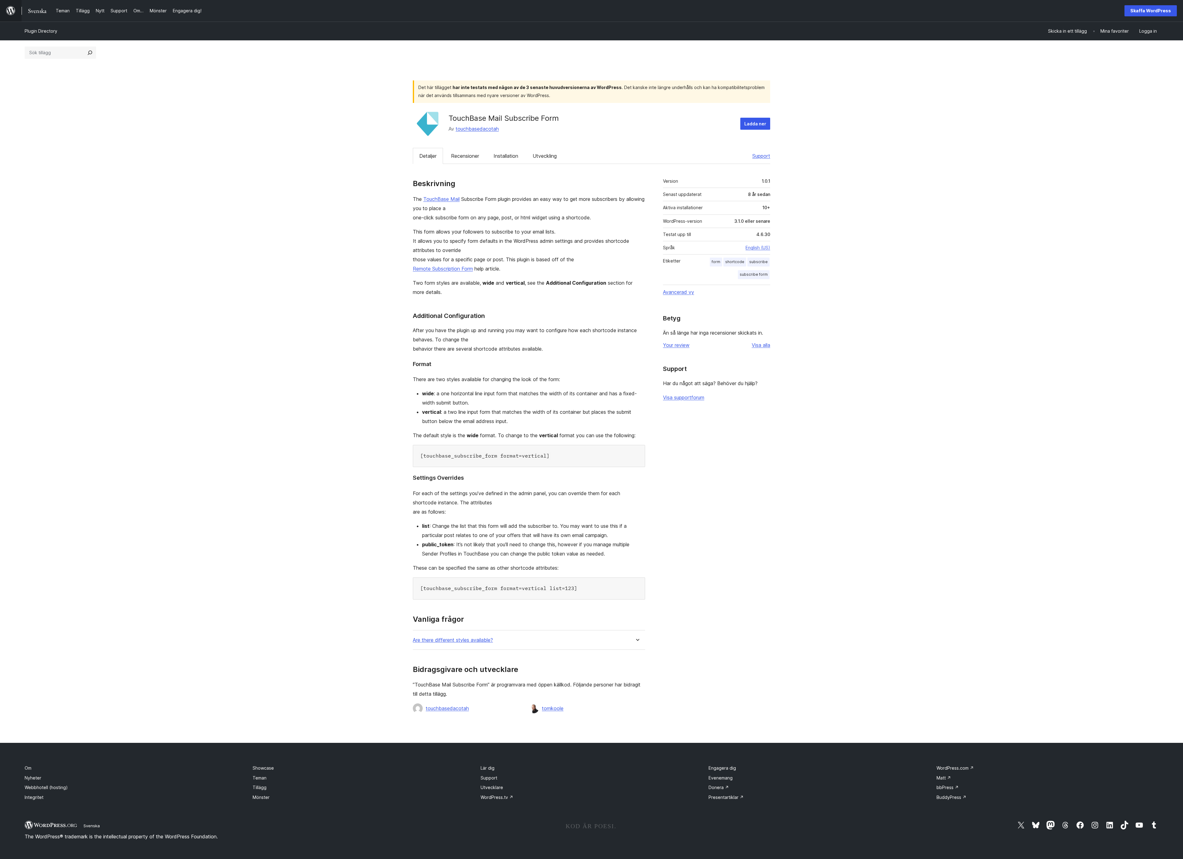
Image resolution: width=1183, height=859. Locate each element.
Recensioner (465, 156)
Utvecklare (492, 787)
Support (761, 156)
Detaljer (428, 156)
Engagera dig (722, 768)
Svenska (91, 825)
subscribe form (754, 274)
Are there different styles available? (453, 640)
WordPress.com (955, 768)
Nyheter (33, 777)
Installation (506, 156)
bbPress (948, 787)
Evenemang (721, 777)
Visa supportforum (683, 397)
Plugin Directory (41, 31)
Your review (676, 345)
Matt (944, 777)
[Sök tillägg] (90, 53)
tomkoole (552, 708)
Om (28, 768)
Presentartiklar (726, 797)
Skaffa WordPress (1150, 10)
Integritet (34, 797)
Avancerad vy (678, 292)
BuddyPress (951, 797)
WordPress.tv (497, 797)
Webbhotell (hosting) (46, 787)
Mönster (261, 797)
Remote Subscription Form (443, 269)
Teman (259, 777)
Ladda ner (755, 123)
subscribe (758, 261)
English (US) (758, 247)
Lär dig (487, 768)
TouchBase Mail (441, 199)
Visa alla (761, 345)
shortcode (734, 261)
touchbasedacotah (477, 129)
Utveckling (545, 156)
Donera (719, 787)
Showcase (263, 768)
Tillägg (259, 787)
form (716, 261)
